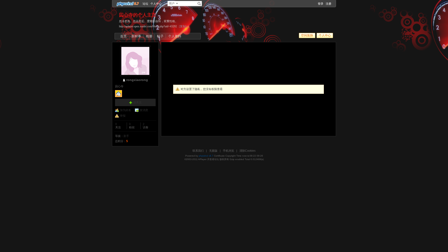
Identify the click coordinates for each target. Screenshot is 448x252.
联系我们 (198, 150)
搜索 (199, 3)
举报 (123, 115)
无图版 (213, 150)
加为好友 (125, 110)
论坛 (145, 3)
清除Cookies (247, 150)
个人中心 (156, 3)
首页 (123, 36)
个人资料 (174, 36)
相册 (149, 36)
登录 (320, 3)
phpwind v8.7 (206, 155)
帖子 (160, 36)
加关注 (137, 102)
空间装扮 (307, 35)
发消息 (144, 110)
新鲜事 (136, 36)
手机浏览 (228, 150)
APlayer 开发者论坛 (208, 159)
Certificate (219, 155)
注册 (328, 3)
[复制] (182, 26)
